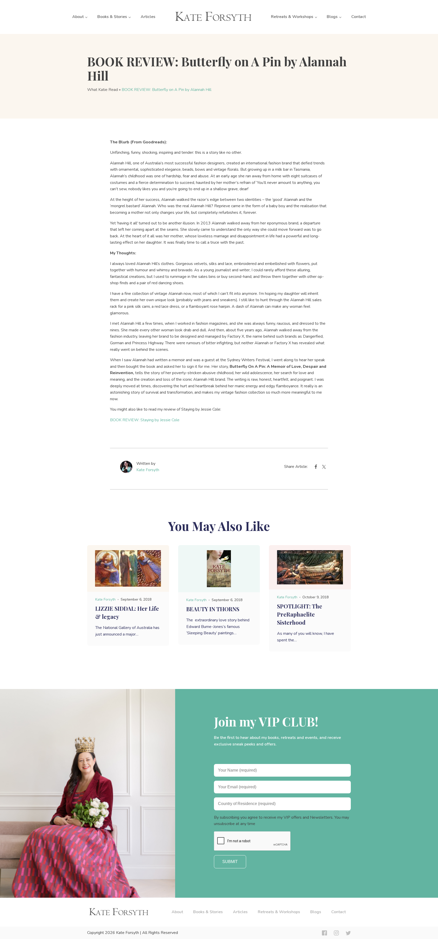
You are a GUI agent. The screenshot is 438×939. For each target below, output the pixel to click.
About (78, 17)
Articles (148, 17)
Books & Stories (112, 17)
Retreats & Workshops (292, 17)
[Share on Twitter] (324, 468)
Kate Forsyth (147, 470)
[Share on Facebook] (316, 468)
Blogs (332, 17)
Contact (358, 17)
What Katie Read (102, 89)
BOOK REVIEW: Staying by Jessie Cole (144, 420)
